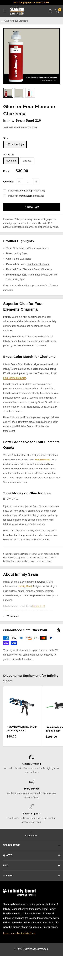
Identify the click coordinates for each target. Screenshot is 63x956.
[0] (57, 11)
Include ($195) (26, 195)
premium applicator (26, 195)
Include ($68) (26, 190)
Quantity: (8, 181)
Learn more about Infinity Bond (19, 933)
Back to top (31, 836)
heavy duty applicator (27, 190)
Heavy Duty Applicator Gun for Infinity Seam (22, 728)
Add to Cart (32, 207)
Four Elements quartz (38, 264)
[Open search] (50, 11)
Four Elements (42, 459)
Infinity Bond (25, 586)
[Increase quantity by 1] (36, 181)
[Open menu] (4, 11)
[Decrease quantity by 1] (19, 181)
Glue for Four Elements (16, 20)
